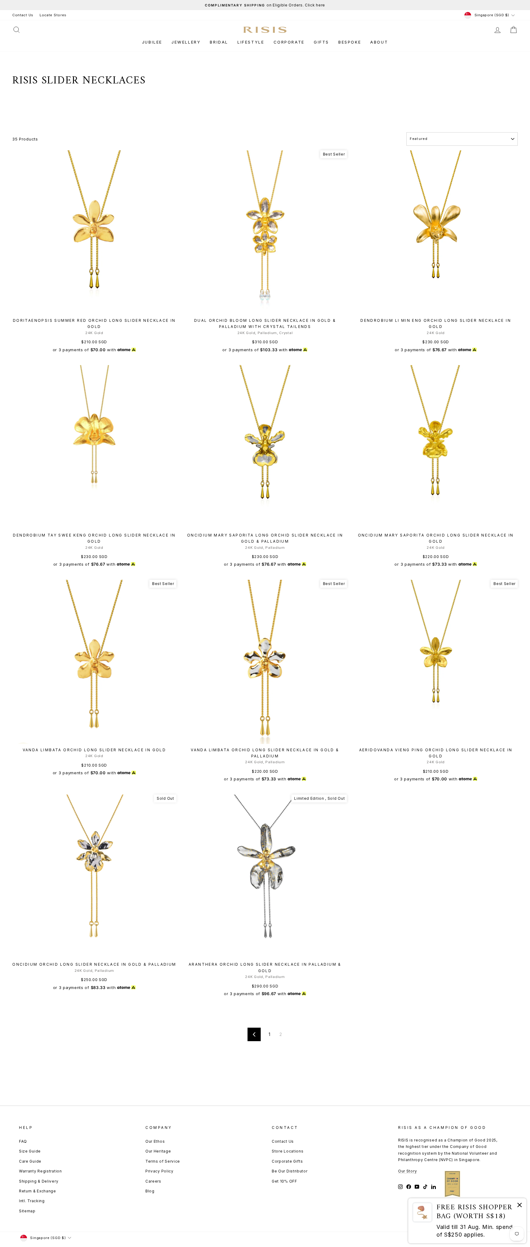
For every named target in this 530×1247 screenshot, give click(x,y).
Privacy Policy (159, 1171)
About (379, 42)
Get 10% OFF (284, 1181)
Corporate (289, 42)
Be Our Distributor (290, 1171)
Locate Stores (53, 15)
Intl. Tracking (32, 1201)
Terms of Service (162, 1161)
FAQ (23, 1141)
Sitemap (27, 1211)
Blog (150, 1191)
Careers (153, 1181)
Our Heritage (158, 1151)
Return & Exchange (37, 1191)
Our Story (407, 1171)
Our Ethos (155, 1141)
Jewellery (186, 42)
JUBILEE (152, 42)
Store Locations (288, 1151)
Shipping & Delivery (38, 1181)
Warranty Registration (40, 1171)
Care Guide (30, 1161)
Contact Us (22, 15)
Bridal (219, 42)
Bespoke (349, 42)
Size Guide (30, 1151)
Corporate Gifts (287, 1161)
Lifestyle (250, 42)
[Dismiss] (519, 1206)
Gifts (321, 42)
